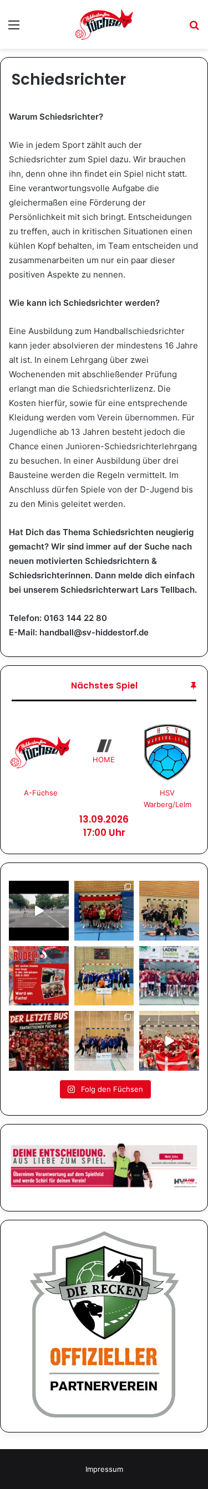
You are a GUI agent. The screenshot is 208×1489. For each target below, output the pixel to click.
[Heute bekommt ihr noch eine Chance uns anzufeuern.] (39, 1041)
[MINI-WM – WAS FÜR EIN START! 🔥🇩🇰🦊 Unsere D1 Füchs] (169, 1041)
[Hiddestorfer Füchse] (104, 24)
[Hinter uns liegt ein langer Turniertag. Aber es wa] (104, 911)
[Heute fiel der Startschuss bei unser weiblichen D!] (39, 911)
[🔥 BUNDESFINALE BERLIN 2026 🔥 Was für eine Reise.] (104, 976)
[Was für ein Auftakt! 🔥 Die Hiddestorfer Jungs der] (104, 1041)
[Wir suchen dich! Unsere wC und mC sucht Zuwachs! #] (39, 976)
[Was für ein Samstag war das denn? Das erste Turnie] (169, 911)
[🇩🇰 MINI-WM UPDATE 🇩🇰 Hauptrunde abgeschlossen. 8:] (169, 976)
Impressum (104, 1469)
